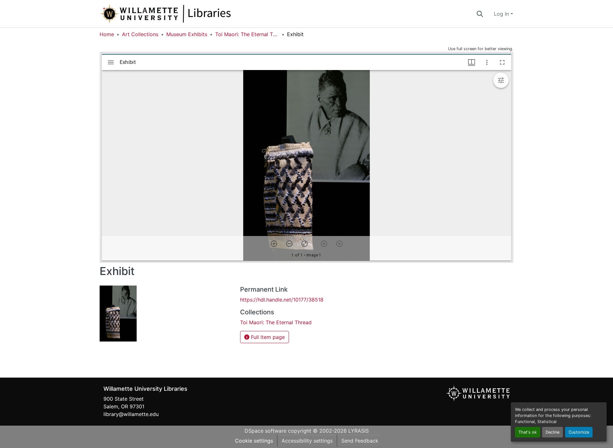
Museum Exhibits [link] (186, 34)
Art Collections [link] (140, 34)
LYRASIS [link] (358, 431)
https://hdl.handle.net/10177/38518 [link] (281, 299)
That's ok (527, 432)
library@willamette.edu (131, 414)
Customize (579, 432)
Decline (552, 432)
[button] (186, 14)
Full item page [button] (267, 337)
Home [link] (107, 34)
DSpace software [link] (265, 431)
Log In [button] (502, 14)
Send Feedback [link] (359, 440)
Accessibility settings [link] (307, 440)
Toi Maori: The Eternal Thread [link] (247, 34)
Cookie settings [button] (254, 440)
